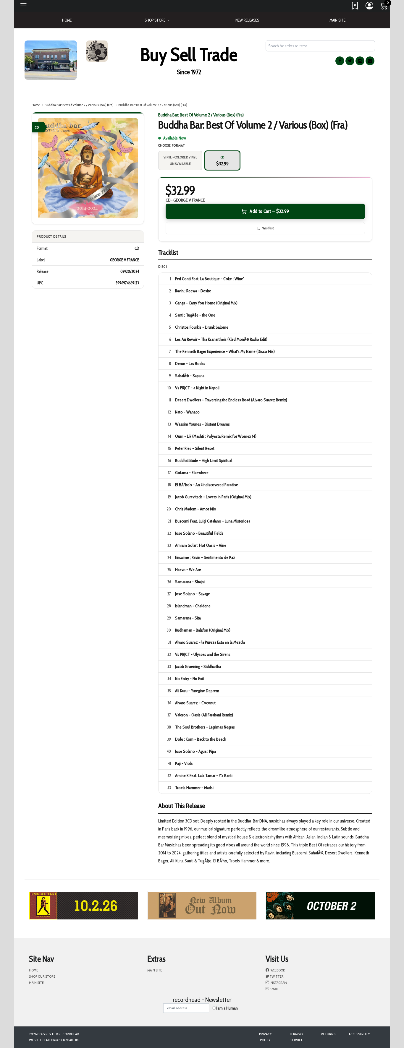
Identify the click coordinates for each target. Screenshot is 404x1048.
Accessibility (359, 1034)
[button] (157, 20)
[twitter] (350, 61)
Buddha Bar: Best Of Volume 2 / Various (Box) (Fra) (79, 105)
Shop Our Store (42, 976)
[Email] (370, 61)
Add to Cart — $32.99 (269, 211)
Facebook (277, 970)
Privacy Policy (265, 1037)
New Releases (247, 20)
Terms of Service (296, 1037)
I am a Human (227, 1008)
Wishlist (268, 228)
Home (36, 105)
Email (273, 989)
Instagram (278, 982)
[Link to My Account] (370, 7)
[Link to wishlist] (355, 7)
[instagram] (360, 61)
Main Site (337, 20)
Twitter (276, 976)
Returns (328, 1034)
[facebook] (340, 61)
